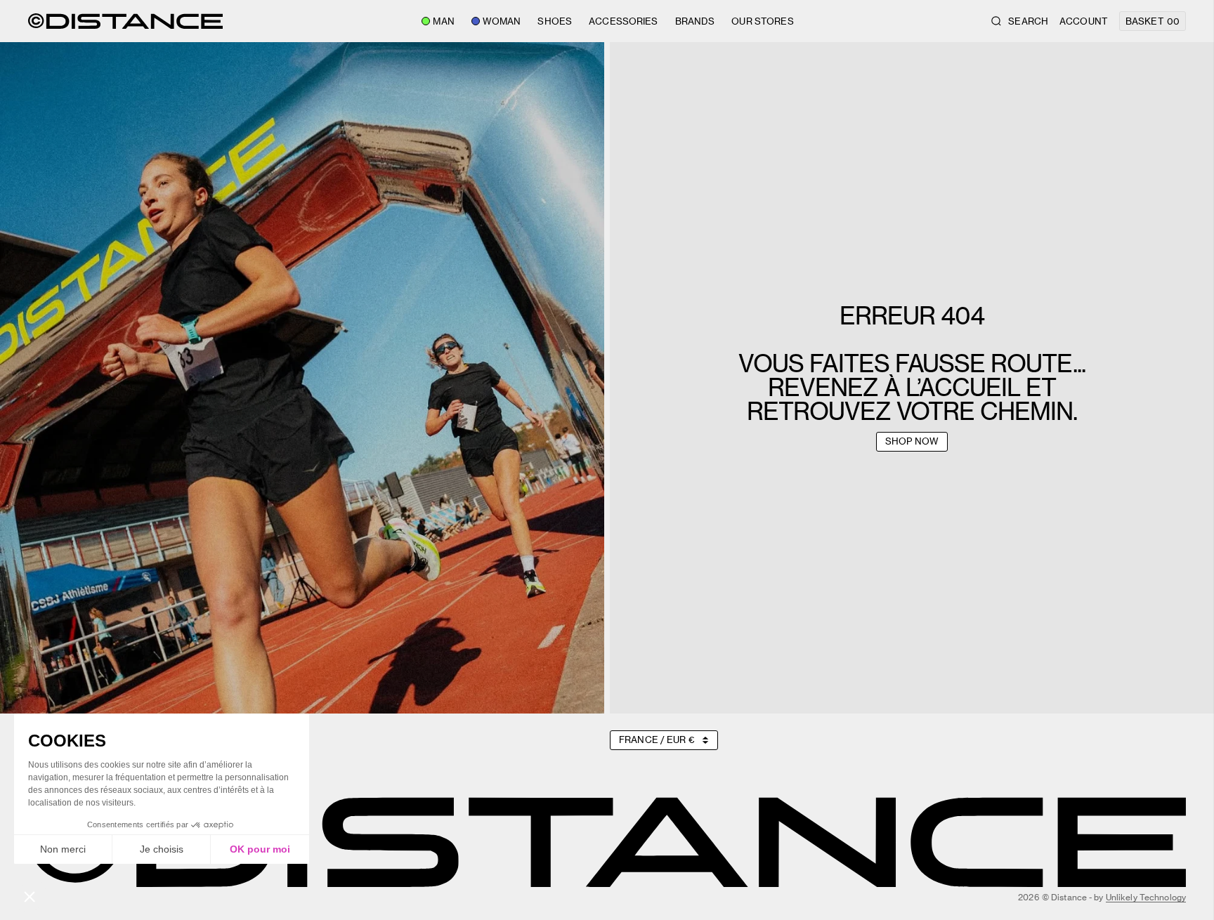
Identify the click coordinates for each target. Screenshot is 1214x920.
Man (443, 21)
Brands (695, 21)
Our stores (762, 21)
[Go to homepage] (125, 21)
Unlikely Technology (1146, 897)
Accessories (623, 21)
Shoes (554, 21)
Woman (502, 21)
